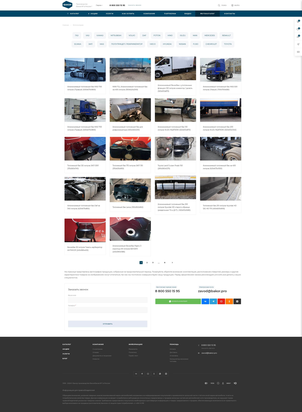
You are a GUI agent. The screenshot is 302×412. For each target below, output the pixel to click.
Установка (174, 356)
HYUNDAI (167, 44)
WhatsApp (160, 373)
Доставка (173, 352)
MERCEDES (210, 35)
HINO (170, 35)
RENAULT (226, 35)
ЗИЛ (90, 44)
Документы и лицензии (102, 356)
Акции (66, 349)
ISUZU (183, 35)
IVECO (153, 44)
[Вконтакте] (205, 301)
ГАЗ (76, 35)
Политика (133, 352)
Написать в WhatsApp (179, 301)
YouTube (148, 373)
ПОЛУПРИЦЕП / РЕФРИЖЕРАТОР (127, 44)
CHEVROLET (211, 44)
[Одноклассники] (229, 301)
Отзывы (96, 352)
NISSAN (182, 44)
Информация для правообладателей (79, 390)
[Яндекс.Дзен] (237, 301)
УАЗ (87, 35)
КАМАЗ (100, 35)
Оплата (173, 349)
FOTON (157, 35)
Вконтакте (135, 373)
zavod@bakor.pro (212, 291)
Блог (65, 358)
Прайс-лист (133, 356)
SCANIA (77, 44)
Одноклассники (154, 373)
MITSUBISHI (116, 35)
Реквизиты (133, 349)
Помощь (174, 344)
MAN (195, 35)
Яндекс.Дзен (166, 373)
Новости (96, 359)
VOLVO (132, 35)
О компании (98, 349)
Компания (98, 344)
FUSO (195, 44)
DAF (144, 35)
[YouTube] (221, 301)
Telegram (142, 373)
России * (88, 6)
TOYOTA (228, 44)
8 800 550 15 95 (117, 5)
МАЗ (102, 44)
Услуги (66, 354)
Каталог (67, 344)
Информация (136, 344)
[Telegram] (213, 301)
